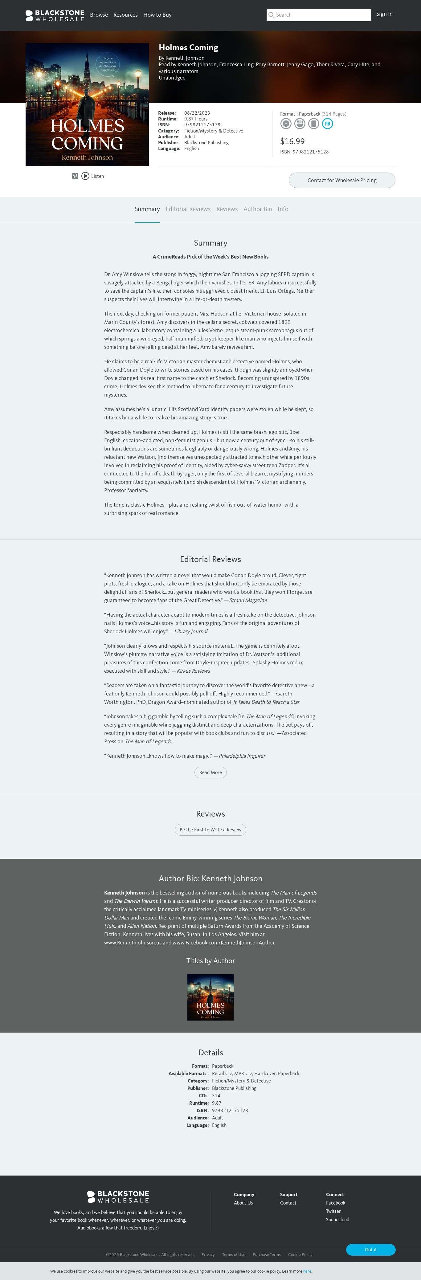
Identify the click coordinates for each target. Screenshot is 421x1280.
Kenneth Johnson (185, 58)
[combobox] (319, 15)
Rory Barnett (270, 64)
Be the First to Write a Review (210, 830)
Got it (371, 1250)
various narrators (178, 71)
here (307, 1271)
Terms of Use (233, 1255)
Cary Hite (358, 64)
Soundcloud (337, 1219)
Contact (288, 1203)
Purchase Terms (267, 1255)
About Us (243, 1203)
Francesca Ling (236, 64)
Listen (97, 176)
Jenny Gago (300, 64)
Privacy (208, 1255)
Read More (210, 772)
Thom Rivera (330, 64)
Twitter (333, 1211)
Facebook (335, 1203)
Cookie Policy (300, 1255)
